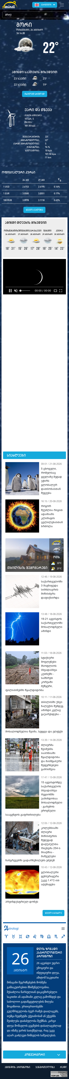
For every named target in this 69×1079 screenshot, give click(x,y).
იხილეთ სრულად (35, 93)
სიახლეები (16, 455)
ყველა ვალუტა (34, 209)
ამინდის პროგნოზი (17, 1067)
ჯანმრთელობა (45, 1067)
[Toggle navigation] (62, 5)
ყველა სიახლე (53, 912)
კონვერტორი (34, 1054)
